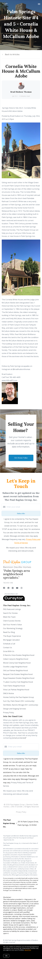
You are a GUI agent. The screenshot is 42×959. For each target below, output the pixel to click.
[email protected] (19, 738)
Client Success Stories (12, 621)
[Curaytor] (14, 600)
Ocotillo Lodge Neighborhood (15, 666)
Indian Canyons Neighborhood (15, 659)
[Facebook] (4, 588)
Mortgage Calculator (11, 640)
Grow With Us (8, 651)
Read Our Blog (9, 632)
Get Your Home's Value (12, 624)
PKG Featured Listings (12, 609)
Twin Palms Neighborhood (14, 686)
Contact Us (7, 647)
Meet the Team (9, 617)
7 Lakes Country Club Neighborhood (18, 682)
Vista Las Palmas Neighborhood (16, 689)
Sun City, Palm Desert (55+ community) (18, 701)
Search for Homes (10, 613)
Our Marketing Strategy (13, 628)
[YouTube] (17, 588)
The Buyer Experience (12, 636)
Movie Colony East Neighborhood (16, 663)
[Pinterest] (13, 588)
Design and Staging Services (14, 709)
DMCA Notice (8, 693)
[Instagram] (21, 588)
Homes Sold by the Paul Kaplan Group (18, 697)
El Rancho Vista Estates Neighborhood (18, 655)
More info (28, 950)
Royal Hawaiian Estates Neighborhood (18, 678)
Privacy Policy (8, 712)
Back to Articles (12, 54)
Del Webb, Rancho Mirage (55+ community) (20, 705)
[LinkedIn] (8, 588)
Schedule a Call (9, 644)
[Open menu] (39, 4)
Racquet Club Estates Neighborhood (18, 674)
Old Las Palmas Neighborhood (15, 670)
